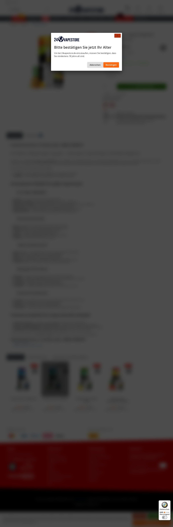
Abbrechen (95, 64)
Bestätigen (111, 64)
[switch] (164, 517)
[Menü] (168, 501)
